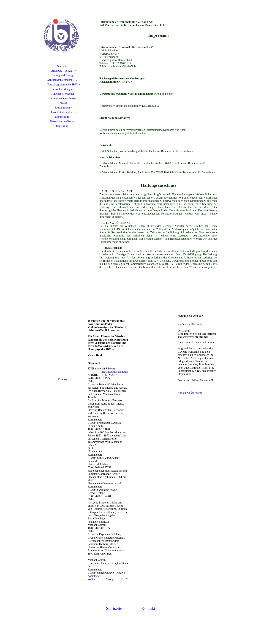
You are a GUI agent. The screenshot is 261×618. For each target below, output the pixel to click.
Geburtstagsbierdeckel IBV (62, 79)
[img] (62, 36)
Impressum (62, 125)
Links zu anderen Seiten (62, 98)
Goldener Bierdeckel (62, 93)
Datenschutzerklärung (62, 121)
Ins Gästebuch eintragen (114, 371)
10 (122, 579)
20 (127, 579)
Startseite (62, 66)
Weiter (91, 579)
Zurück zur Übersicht (190, 324)
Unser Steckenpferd (62, 112)
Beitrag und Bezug (62, 75)
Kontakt (62, 102)
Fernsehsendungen (62, 89)
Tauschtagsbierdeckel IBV (62, 84)
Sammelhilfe (62, 116)
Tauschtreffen (62, 107)
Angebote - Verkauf (62, 70)
